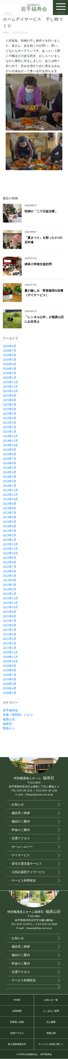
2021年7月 (9, 620)
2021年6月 (9, 625)
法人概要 (51, 1022)
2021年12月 (10, 598)
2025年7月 (9, 404)
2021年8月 (9, 616)
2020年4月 (9, 688)
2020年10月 (10, 661)
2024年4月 (9, 472)
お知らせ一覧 (51, 1000)
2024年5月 (9, 467)
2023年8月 (9, 508)
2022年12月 (10, 544)
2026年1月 (9, 377)
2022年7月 (9, 566)
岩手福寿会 (34, 8)
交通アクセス (17, 1033)
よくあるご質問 (51, 1011)
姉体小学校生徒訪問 (38, 264)
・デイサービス (19, 855)
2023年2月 (9, 535)
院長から (9, 728)
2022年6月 (9, 571)
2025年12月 (10, 382)
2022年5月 (9, 575)
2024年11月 (10, 440)
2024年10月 (10, 445)
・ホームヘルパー (21, 846)
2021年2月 (9, 643)
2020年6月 (9, 679)
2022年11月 (10, 548)
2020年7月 (9, 674)
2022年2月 (9, 589)
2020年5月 (9, 683)
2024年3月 (9, 476)
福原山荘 (9, 719)
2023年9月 (9, 503)
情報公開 (51, 1033)
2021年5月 (9, 629)
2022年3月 (9, 584)
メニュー (61, 13)
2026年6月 (9, 355)
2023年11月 (10, 494)
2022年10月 (10, 553)
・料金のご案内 (19, 829)
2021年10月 (10, 607)
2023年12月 (10, 490)
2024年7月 (9, 458)
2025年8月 (9, 400)
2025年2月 (9, 427)
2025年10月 (10, 391)
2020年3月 (9, 692)
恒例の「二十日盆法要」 (41, 211)
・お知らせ (16, 804)
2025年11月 (10, 386)
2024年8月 (9, 454)
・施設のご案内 (19, 821)
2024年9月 (9, 449)
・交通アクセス (19, 838)
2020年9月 (9, 665)
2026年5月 (9, 359)
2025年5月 (9, 413)
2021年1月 (9, 647)
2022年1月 (9, 593)
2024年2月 (9, 481)
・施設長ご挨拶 (19, 813)
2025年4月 (9, 418)
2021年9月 (9, 611)
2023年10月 (10, 499)
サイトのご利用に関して (51, 1044)
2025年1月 (9, 431)
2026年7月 (9, 350)
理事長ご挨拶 (17, 1022)
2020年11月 (10, 656)
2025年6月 (9, 409)
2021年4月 (9, 634)
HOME (17, 1000)
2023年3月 (9, 530)
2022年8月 (9, 562)
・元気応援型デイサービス (27, 872)
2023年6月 (9, 517)
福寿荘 (7, 723)
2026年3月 (9, 368)
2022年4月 (9, 580)
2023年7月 (9, 512)
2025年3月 (9, 422)
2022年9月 (9, 557)
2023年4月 (9, 526)
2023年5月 (9, 521)
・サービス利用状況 (22, 880)
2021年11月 (10, 602)
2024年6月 (9, 463)
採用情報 (17, 1011)
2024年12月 (10, 436)
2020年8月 (9, 670)
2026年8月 (9, 346)
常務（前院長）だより (18, 714)
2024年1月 (9, 485)
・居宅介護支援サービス (25, 863)
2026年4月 (9, 364)
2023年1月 (9, 539)
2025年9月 (9, 395)
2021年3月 (9, 638)
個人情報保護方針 (17, 1044)
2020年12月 (10, 652)
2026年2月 (9, 373)
